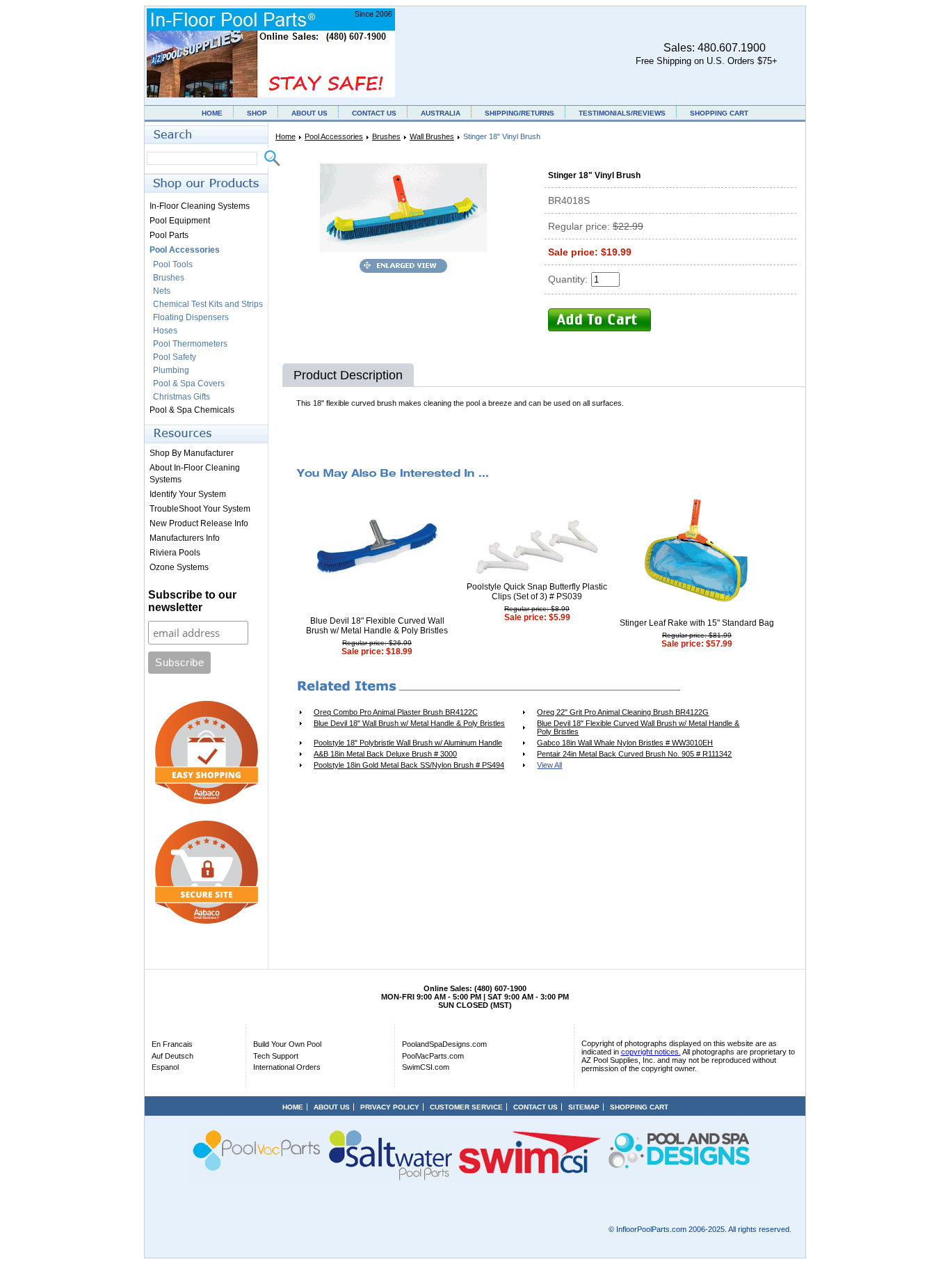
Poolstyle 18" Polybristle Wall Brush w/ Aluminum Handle (408, 742)
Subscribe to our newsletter (192, 601)
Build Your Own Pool (287, 1044)
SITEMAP (583, 1107)
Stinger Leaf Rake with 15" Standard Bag (697, 623)
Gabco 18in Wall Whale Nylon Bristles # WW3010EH (625, 742)
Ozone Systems (179, 567)
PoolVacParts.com (433, 1056)
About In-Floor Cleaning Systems (195, 473)
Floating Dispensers (191, 317)
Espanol (165, 1067)
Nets (161, 291)
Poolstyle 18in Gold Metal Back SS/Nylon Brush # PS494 (409, 765)
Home (285, 136)
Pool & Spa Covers (189, 383)
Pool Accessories (334, 136)
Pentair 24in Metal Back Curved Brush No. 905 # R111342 (634, 754)
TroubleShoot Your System (200, 509)
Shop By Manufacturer (192, 453)
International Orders (287, 1067)
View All (549, 765)
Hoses (165, 330)
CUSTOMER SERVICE (466, 1107)
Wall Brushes (432, 136)
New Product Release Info (199, 523)
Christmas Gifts (181, 397)
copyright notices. (651, 1052)
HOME (212, 113)
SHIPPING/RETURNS (519, 113)
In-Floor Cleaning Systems (200, 206)
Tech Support (275, 1056)
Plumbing (171, 370)
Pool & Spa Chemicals (192, 410)
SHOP (257, 113)
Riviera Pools (175, 553)
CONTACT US (374, 113)
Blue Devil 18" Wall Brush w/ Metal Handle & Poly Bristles (409, 723)
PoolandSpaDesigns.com (444, 1044)
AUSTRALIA (440, 113)
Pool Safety (174, 357)
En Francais (172, 1044)
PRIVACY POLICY (389, 1107)
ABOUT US (309, 113)
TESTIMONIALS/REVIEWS (622, 113)
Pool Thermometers (190, 344)
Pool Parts (169, 235)
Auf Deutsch (172, 1056)
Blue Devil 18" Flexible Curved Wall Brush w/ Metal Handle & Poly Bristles (377, 625)
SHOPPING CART (719, 113)
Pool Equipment (180, 221)
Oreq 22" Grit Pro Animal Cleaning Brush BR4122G (623, 712)
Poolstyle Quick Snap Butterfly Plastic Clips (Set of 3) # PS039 (537, 591)
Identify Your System (188, 494)
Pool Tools (173, 264)
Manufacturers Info (185, 538)
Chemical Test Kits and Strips (208, 304)
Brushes (386, 136)
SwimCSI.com (425, 1067)
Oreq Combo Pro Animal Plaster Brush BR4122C (396, 712)
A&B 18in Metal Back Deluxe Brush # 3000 (385, 754)
